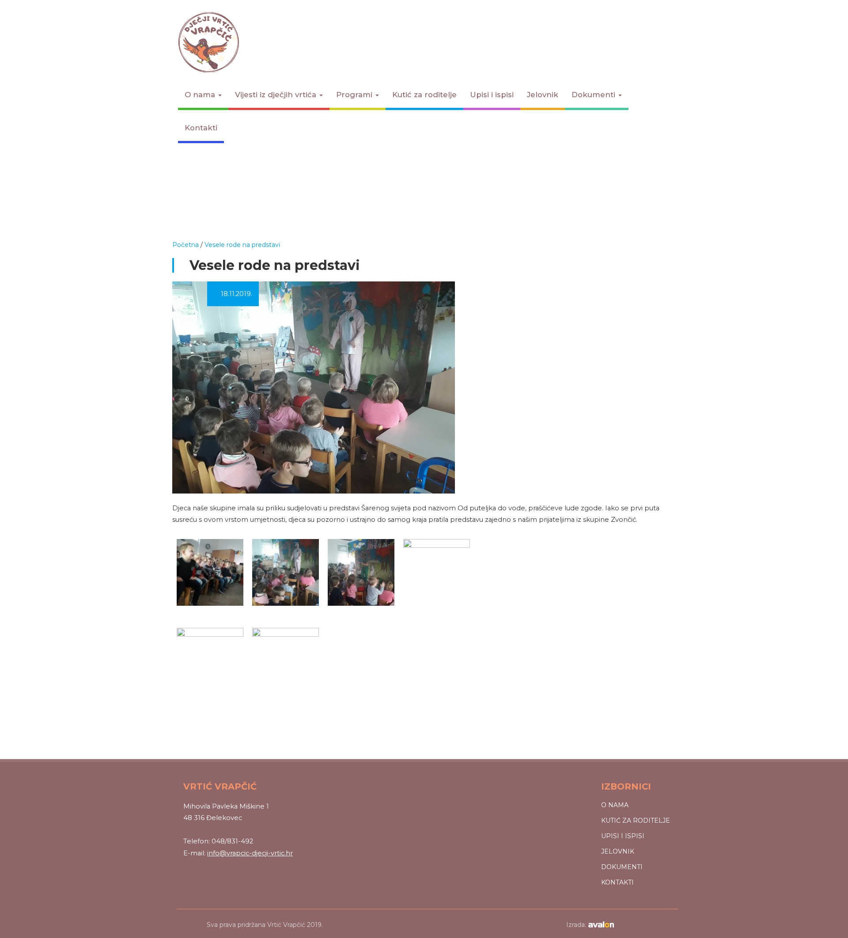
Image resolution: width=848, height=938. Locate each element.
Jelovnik (542, 94)
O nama (201, 94)
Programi (355, 94)
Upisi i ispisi (492, 94)
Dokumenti (594, 94)
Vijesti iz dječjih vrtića (276, 94)
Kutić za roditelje (424, 94)
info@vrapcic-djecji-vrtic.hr (250, 853)
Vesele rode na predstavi (242, 245)
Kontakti (201, 127)
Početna (185, 245)
